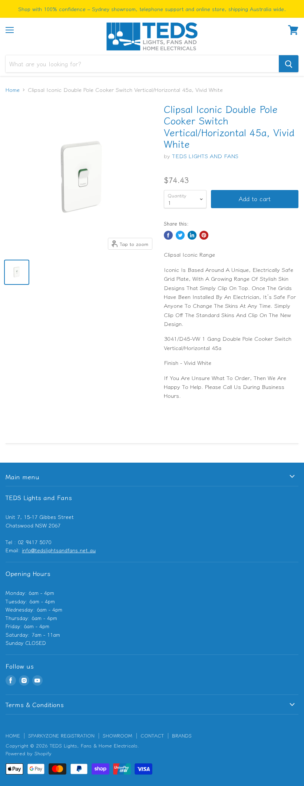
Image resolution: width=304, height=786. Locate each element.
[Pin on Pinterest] (203, 235)
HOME (13, 735)
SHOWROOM (117, 735)
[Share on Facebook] (168, 235)
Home (13, 89)
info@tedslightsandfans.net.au (59, 550)
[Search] (288, 63)
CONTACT (152, 735)
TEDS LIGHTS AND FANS (205, 156)
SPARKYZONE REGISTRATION (61, 735)
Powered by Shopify (29, 753)
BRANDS (182, 735)
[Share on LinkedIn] (192, 235)
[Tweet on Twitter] (180, 235)
